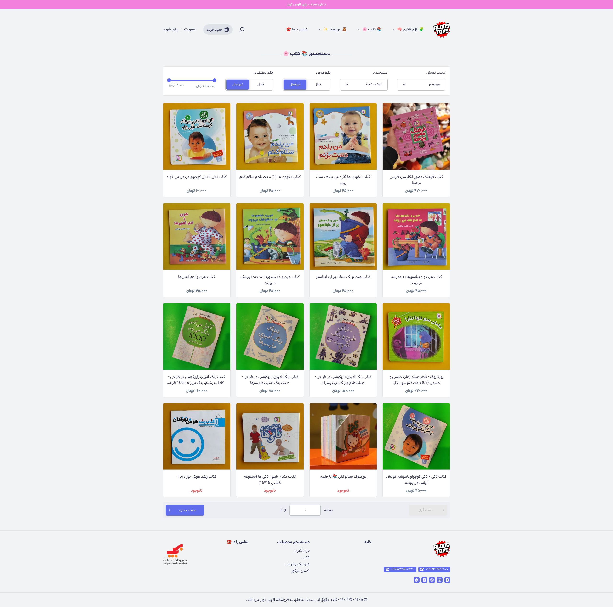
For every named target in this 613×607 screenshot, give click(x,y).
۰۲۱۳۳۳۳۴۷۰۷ (436, 569)
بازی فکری (302, 550)
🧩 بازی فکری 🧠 (410, 29)
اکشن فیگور (300, 571)
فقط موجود (323, 73)
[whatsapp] (417, 580)
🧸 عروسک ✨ (335, 29)
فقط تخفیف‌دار (263, 73)
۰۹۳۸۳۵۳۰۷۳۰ (402, 569)
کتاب (306, 557)
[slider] (169, 80)
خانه (367, 542)
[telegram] (432, 580)
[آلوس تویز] (441, 29)
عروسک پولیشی (297, 564)
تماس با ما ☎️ (296, 29)
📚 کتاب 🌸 (372, 29)
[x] (424, 580)
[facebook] (447, 580)
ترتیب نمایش (435, 73)
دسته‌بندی (380, 73)
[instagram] (440, 580)
